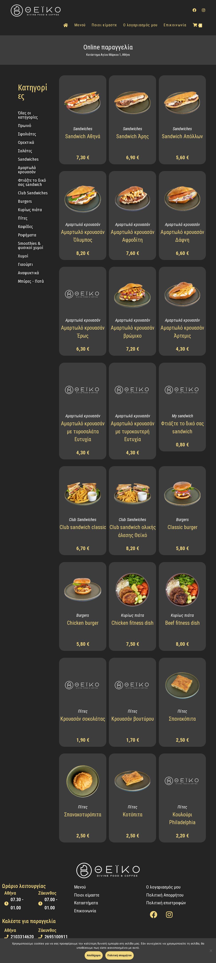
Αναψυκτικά (28, 272)
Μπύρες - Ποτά (31, 281)
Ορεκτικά (26, 142)
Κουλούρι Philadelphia (182, 819)
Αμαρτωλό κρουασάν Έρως (83, 332)
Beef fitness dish (182, 623)
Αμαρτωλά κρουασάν (82, 224)
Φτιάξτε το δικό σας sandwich (182, 427)
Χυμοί (23, 256)
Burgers (182, 519)
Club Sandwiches (82, 519)
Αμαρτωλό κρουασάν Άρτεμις (182, 332)
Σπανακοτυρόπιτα (82, 815)
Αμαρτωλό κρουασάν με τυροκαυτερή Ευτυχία (132, 431)
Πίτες (83, 711)
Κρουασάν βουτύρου (132, 719)
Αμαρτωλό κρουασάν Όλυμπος (83, 236)
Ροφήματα (27, 234)
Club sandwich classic (82, 527)
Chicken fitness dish (132, 623)
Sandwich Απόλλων (182, 136)
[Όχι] (211, 950)
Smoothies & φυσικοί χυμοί (30, 245)
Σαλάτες (25, 150)
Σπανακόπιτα (182, 719)
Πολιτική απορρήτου (119, 955)
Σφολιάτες (27, 134)
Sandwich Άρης (132, 136)
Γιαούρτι (25, 264)
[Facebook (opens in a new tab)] (194, 10)
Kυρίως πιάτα (132, 615)
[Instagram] (169, 914)
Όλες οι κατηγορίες (28, 115)
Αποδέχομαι (94, 955)
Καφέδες (25, 226)
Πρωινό (24, 125)
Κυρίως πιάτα (30, 209)
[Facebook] (153, 914)
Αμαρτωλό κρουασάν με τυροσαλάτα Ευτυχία (83, 431)
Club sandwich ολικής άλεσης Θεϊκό (132, 531)
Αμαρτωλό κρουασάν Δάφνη (182, 236)
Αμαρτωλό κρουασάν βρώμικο (132, 332)
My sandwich (182, 415)
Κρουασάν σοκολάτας (82, 719)
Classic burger (182, 527)
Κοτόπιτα (132, 815)
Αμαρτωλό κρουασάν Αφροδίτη (132, 236)
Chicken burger (83, 623)
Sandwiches (82, 128)
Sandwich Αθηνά (82, 136)
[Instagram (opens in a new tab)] (203, 10)
